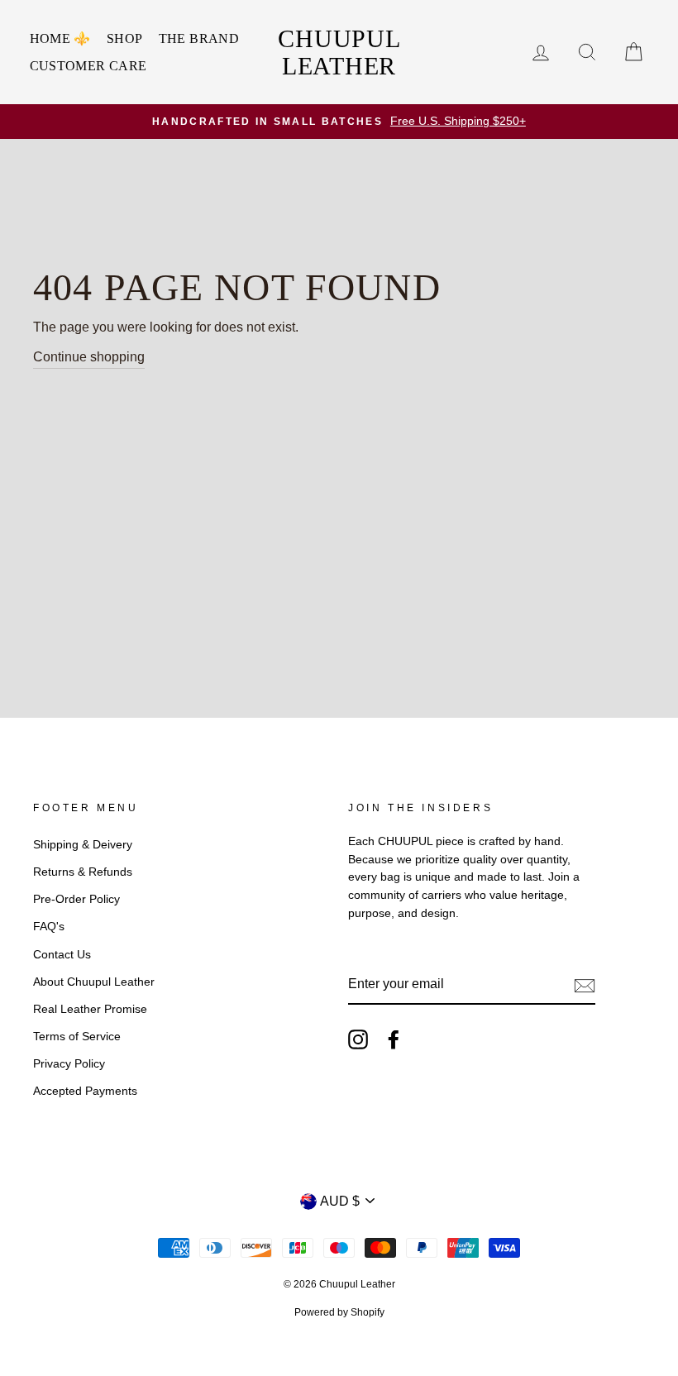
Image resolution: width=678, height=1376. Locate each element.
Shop (125, 38)
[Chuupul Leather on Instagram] (358, 1039)
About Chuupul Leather (94, 982)
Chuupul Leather (339, 52)
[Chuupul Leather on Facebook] (393, 1039)
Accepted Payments (85, 1091)
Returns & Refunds (82, 872)
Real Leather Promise (90, 1009)
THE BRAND (199, 38)
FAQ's (48, 926)
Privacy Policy (69, 1064)
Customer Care (88, 66)
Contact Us (62, 954)
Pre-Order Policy (76, 899)
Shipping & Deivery (82, 844)
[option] (339, 121)
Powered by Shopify (339, 1312)
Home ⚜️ (60, 38)
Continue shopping (89, 357)
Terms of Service (77, 1036)
